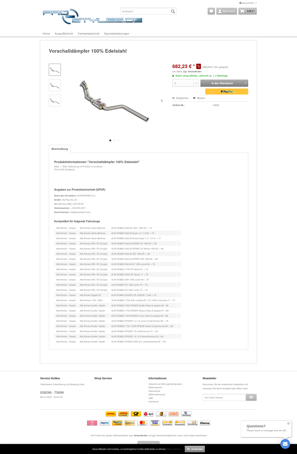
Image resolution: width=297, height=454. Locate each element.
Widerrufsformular (156, 394)
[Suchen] (173, 11)
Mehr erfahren (174, 449)
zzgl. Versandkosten (192, 71)
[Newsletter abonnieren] (251, 397)
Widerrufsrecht (155, 387)
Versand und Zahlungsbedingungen (165, 383)
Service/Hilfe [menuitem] (247, 2)
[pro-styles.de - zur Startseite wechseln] (93, 16)
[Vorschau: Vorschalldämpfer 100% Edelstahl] (55, 70)
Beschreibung (60, 148)
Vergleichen (182, 98)
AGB (150, 397)
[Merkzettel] (211, 11)
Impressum (153, 401)
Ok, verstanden (195, 449)
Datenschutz (154, 390)
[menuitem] (148, 11)
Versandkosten (141, 435)
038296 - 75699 (52, 392)
